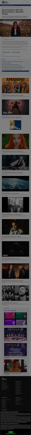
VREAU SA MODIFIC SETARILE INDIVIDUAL (11, 433)
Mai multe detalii (14, 415)
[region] (15, 423)
